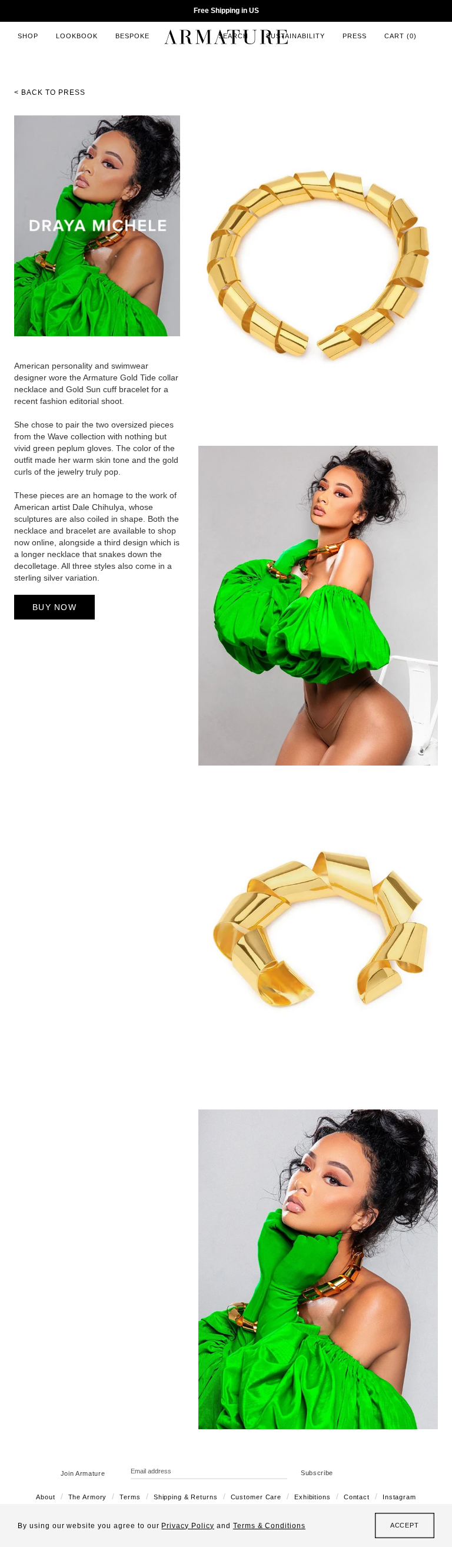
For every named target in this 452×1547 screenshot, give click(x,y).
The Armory (87, 1496)
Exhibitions (312, 1496)
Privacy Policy (187, 1526)
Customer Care (256, 1496)
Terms (129, 1496)
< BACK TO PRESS (49, 92)
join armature (83, 1473)
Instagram (399, 1496)
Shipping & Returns (186, 1496)
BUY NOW (54, 607)
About (45, 1496)
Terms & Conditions (269, 1526)
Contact (357, 1496)
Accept (404, 1525)
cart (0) (400, 35)
